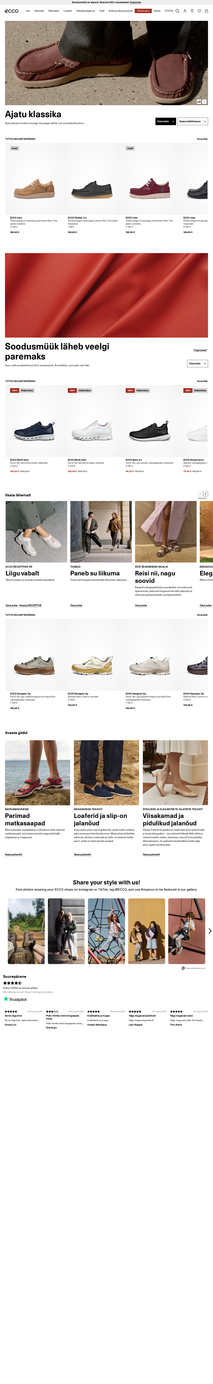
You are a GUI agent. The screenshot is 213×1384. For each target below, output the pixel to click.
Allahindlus (143, 10)
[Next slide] (205, 494)
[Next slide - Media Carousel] (210, 931)
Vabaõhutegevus (85, 10)
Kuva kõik (202, 139)
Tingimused (200, 350)
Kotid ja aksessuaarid (121, 10)
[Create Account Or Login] (184, 11)
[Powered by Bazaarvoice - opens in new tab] (193, 968)
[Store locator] (192, 11)
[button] (106, 63)
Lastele (68, 10)
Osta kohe (135, 2)
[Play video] (204, 101)
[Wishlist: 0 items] (199, 11)
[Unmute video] (198, 101)
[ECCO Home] (12, 11)
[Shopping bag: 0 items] (206, 11)
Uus (28, 10)
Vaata (157, 10)
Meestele (53, 10)
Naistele (39, 10)
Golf (102, 10)
